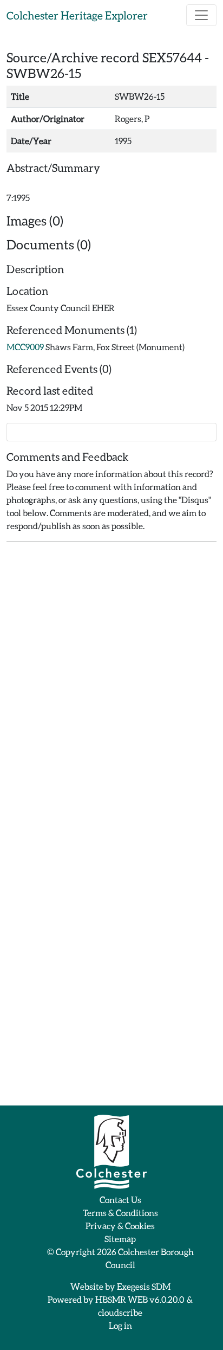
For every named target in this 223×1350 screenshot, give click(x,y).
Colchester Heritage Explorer (77, 15)
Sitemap (120, 1238)
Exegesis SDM (143, 1286)
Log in (120, 1325)
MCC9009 (25, 347)
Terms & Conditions (120, 1212)
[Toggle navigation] (201, 15)
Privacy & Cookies (120, 1225)
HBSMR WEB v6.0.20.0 (140, 1299)
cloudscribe (120, 1312)
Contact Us (120, 1199)
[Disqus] (111, 685)
